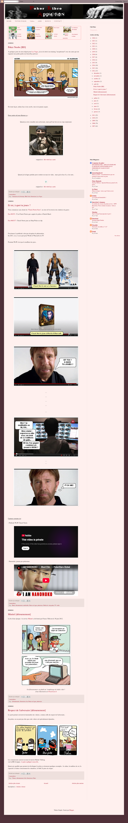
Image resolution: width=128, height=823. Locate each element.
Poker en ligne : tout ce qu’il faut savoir (103, 191)
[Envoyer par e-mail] (22, 192)
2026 (93, 38)
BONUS (48, 21)
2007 (93, 126)
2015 (93, 63)
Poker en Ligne (33, 605)
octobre (96, 79)
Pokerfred (95, 219)
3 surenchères (12, 699)
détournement (19, 605)
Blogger (71, 810)
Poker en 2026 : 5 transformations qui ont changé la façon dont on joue (103, 175)
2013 (93, 68)
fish (29, 196)
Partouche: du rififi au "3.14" (99, 227)
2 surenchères (12, 603)
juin (95, 101)
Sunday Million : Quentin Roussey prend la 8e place (104, 183)
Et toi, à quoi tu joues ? (19, 205)
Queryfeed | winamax (98, 202)
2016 (93, 60)
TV (55, 605)
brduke (94, 196)
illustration (33, 196)
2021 (93, 46)
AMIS (40, 21)
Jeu (27, 701)
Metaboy (94, 212)
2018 (93, 54)
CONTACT (58, 21)
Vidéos (32, 21)
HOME (9, 21)
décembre (97, 73)
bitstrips (22, 196)
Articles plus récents (14, 783)
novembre (97, 76)
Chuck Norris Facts (34, 210)
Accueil (46, 783)
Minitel (30, 619)
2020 (93, 49)
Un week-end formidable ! (99, 197)
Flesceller (95, 225)
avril (95, 103)
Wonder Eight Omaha (98, 220)
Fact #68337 (12, 221)
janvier (96, 112)
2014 (93, 65)
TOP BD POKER (20, 21)
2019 (93, 52)
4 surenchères (12, 194)
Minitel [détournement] (19, 614)
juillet (96, 98)
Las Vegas (34, 52)
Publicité (45, 605)
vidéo (58, 605)
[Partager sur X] (26, 192)
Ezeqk (94, 231)
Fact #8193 (11, 214)
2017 (93, 57)
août (95, 84)
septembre (97, 81)
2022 (93, 43)
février (96, 109)
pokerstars (40, 605)
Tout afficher (117, 235)
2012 (93, 71)
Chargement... (94, 30)
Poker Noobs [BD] (17, 47)
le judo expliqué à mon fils (30, 762)
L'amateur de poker (98, 163)
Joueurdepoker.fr (97, 173)
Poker (34, 778)
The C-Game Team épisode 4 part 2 (101, 214)
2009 (93, 121)
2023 (93, 41)
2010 (93, 118)
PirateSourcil (52, 691)
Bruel (13, 605)
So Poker (95, 189)
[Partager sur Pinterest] (29, 192)
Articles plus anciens (78, 783)
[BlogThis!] (24, 192)
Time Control (56, 27)
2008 (93, 123)
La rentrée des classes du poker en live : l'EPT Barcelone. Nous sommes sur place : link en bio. (104, 205)
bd (19, 196)
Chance (14, 778)
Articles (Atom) (20, 787)
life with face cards (50, 159)
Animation (15, 196)
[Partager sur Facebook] (28, 192)
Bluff (26, 196)
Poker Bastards (96, 181)
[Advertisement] (44, 795)
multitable (26, 605)
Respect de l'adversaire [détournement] (27, 710)
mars (95, 106)
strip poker (51, 605)
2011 (93, 115)
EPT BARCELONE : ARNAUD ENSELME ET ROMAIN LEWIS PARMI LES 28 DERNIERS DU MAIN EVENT (104, 166)
